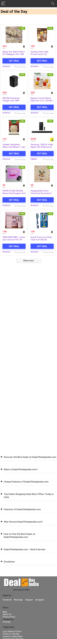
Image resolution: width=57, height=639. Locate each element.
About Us (7, 614)
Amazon (6, 66)
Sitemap (6, 622)
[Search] (52, 3)
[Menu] (3, 3)
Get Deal (14, 60)
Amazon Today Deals (12, 636)
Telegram (29, 600)
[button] (28, 459)
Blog (5, 612)
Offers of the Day (11, 634)
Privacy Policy (9, 617)
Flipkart (34, 159)
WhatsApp (18, 600)
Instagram (39, 600)
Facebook (7, 600)
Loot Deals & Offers (12, 631)
